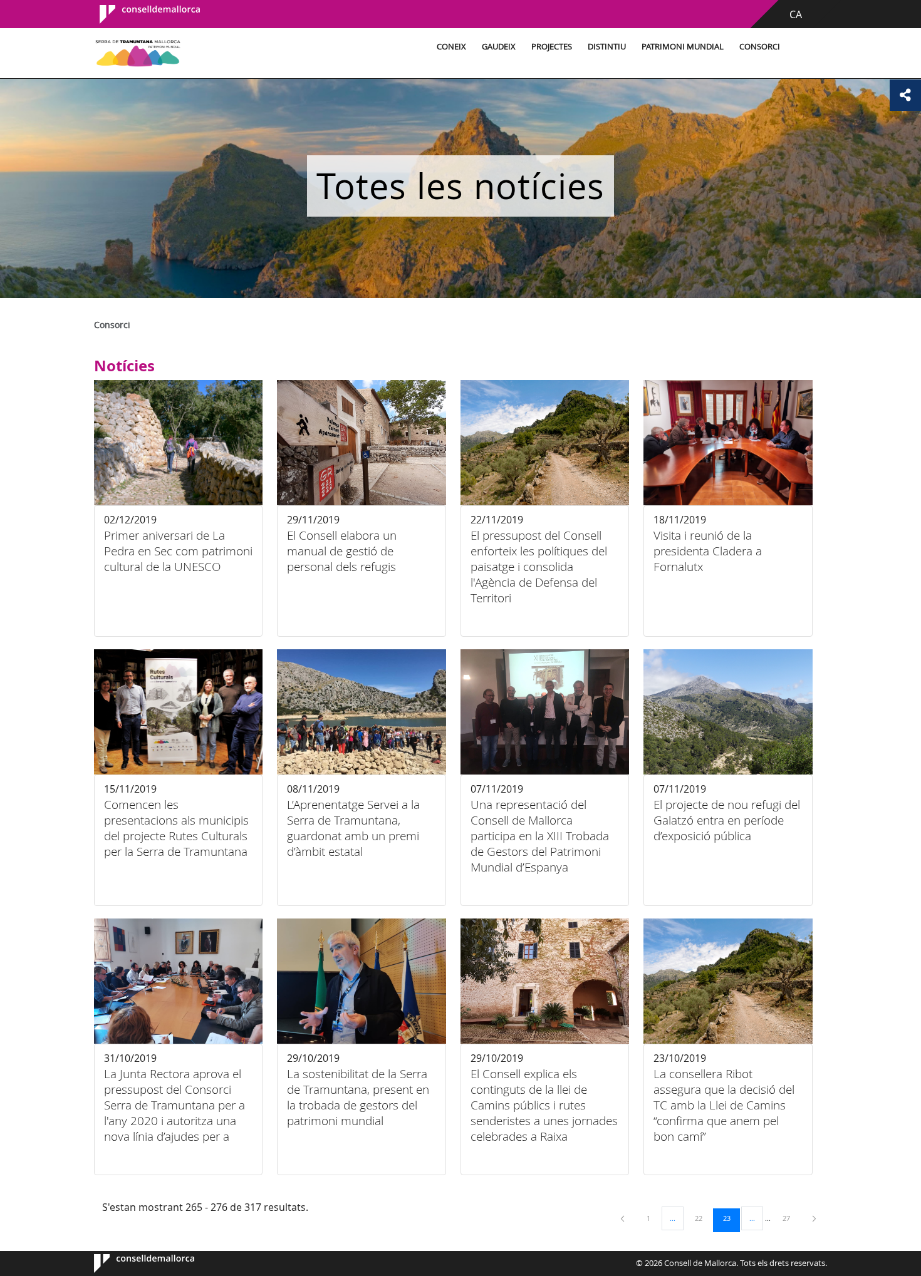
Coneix (451, 46)
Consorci (759, 46)
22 (703, 1218)
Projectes (551, 46)
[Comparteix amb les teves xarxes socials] (905, 95)
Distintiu (607, 46)
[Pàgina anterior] (623, 1218)
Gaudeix (499, 46)
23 (731, 1218)
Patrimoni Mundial (683, 46)
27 (790, 1218)
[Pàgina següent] (814, 1218)
